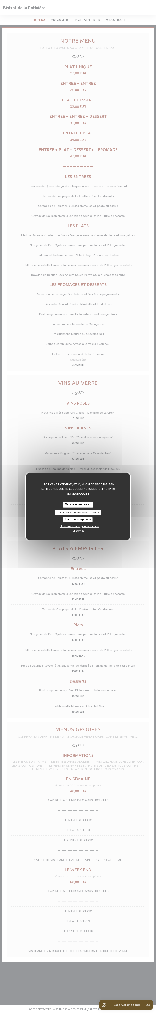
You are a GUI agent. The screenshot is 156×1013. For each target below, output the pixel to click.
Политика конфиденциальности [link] (79, 526)
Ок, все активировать (78, 504)
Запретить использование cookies (78, 512)
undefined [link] (78, 531)
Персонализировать (78, 519)
